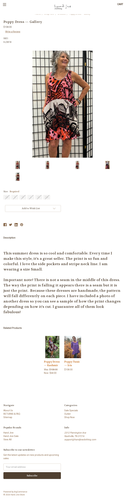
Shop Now (69, 417)
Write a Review (12, 31)
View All (7, 439)
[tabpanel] (52, 355)
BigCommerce (20, 492)
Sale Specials (71, 410)
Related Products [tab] (12, 328)
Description (9, 237)
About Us (8, 410)
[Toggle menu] (4, 4)
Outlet (67, 414)
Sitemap (7, 417)
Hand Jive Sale (11, 436)
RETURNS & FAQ (11, 414)
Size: (11, 191)
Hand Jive (8, 432)
